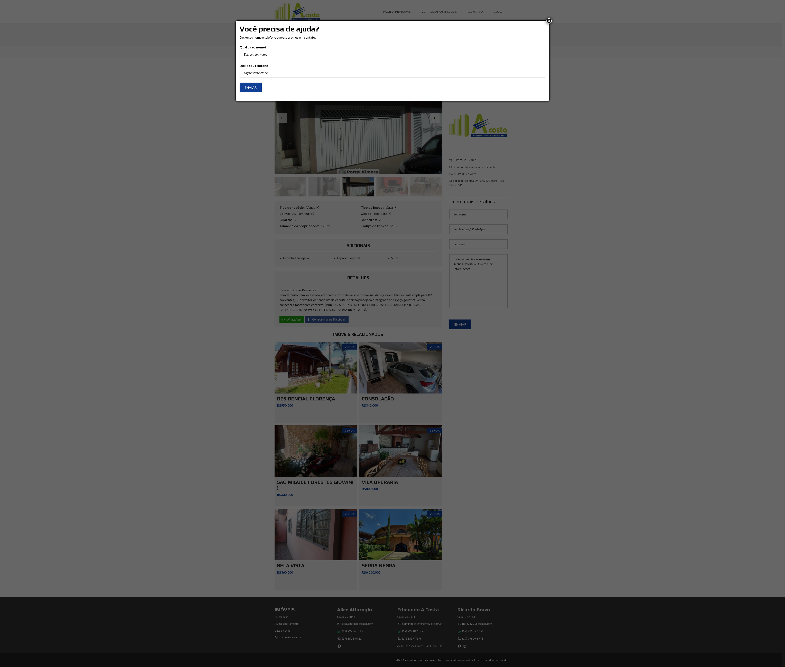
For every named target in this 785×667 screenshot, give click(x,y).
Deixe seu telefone (254, 65)
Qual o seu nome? (253, 47)
